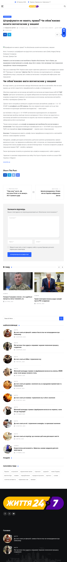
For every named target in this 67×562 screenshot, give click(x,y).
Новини (5, 293)
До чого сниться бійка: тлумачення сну (27, 359)
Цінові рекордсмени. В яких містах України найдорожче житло (50, 193)
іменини (33, 479)
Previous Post (13, 188)
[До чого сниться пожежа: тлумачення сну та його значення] (7, 397)
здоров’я (46, 471)
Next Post (55, 189)
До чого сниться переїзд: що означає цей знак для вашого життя (36, 436)
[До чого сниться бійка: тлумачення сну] (7, 359)
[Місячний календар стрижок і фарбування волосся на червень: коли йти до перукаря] (7, 410)
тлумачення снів (23, 479)
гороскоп (37, 471)
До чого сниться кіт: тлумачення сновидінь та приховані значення (37, 423)
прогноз (48, 475)
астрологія (14, 471)
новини (16, 475)
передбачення (25, 475)
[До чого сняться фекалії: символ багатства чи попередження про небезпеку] (7, 333)
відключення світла (26, 471)
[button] (59, 267)
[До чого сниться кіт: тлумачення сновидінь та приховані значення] (7, 423)
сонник (56, 475)
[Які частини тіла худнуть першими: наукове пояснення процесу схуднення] (7, 346)
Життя (16, 330)
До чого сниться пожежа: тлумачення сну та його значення (34, 398)
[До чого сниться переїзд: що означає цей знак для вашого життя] (7, 436)
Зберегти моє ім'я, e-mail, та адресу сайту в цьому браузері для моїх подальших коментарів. (32, 248)
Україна (6, 471)
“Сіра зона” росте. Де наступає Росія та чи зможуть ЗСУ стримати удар (17, 193)
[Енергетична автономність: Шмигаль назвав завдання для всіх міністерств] (7, 449)
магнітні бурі (8, 475)
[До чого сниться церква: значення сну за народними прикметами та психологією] (7, 385)
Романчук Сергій (10, 27)
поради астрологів (38, 475)
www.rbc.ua (6, 162)
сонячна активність (10, 479)
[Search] (65, 6)
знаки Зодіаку (55, 471)
